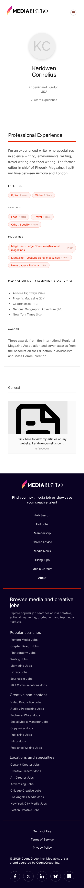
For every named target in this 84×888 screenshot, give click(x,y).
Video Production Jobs (25, 702)
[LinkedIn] (42, 876)
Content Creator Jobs (25, 764)
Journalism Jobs (21, 678)
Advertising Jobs (21, 784)
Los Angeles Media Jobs (27, 797)
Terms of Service (42, 839)
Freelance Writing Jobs (26, 747)
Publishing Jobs (21, 734)
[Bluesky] (55, 876)
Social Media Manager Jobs (29, 721)
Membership (42, 533)
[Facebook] (15, 876)
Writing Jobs (19, 659)
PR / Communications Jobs (28, 685)
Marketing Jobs (21, 665)
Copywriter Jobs (21, 728)
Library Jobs (19, 672)
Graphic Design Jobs (24, 646)
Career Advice (42, 542)
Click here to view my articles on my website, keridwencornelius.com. (42, 441)
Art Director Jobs (22, 777)
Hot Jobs (42, 524)
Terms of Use (42, 831)
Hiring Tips (42, 560)
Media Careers (42, 568)
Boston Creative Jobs (25, 810)
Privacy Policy (42, 847)
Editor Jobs (18, 741)
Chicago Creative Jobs (25, 790)
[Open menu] (73, 12)
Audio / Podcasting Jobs (27, 708)
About (42, 577)
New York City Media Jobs (28, 803)
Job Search (42, 515)
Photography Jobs (22, 652)
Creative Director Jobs (25, 771)
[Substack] (69, 876)
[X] (28, 876)
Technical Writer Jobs (25, 715)
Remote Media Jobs (24, 639)
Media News (42, 551)
